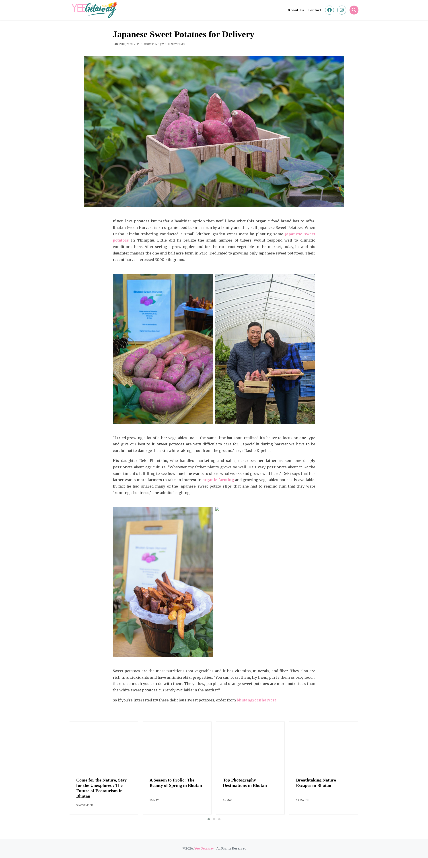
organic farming (218, 480)
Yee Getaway (204, 848)
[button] (208, 819)
